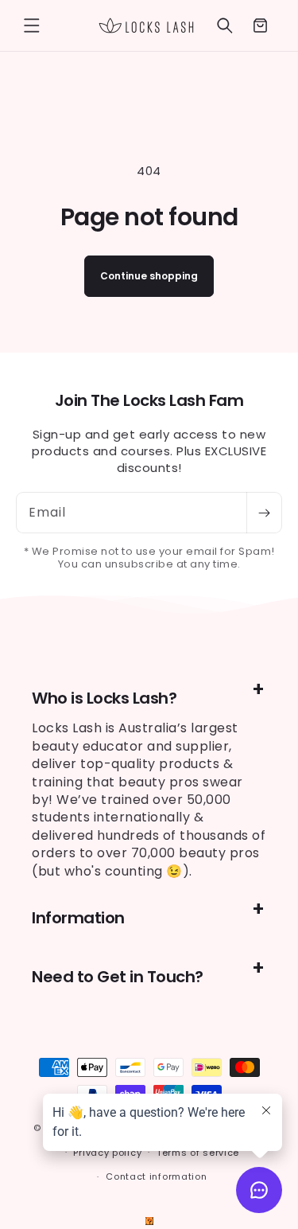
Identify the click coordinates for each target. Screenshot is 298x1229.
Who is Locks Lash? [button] (104, 698)
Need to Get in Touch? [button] (117, 977)
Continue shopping (149, 276)
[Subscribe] (263, 512)
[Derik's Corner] (149, 1220)
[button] (31, 25)
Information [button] (78, 918)
